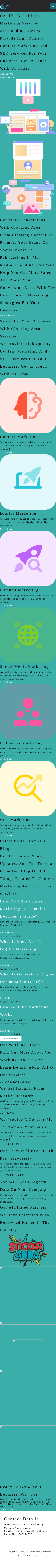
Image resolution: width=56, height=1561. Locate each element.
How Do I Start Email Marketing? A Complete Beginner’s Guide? (24, 908)
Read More (6, 932)
